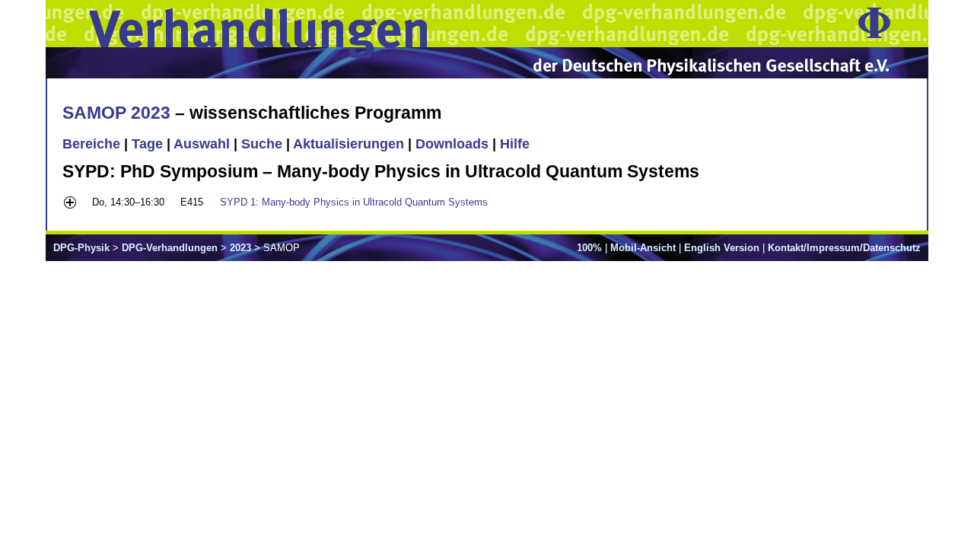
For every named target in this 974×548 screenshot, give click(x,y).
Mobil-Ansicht (643, 247)
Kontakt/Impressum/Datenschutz (844, 247)
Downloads (452, 143)
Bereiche (91, 143)
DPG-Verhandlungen (170, 247)
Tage (147, 143)
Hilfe (515, 143)
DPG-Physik (81, 247)
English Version (721, 247)
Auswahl (201, 143)
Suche (261, 143)
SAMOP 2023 (116, 113)
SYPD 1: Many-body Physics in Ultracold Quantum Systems (354, 202)
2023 (240, 247)
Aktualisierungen (348, 143)
